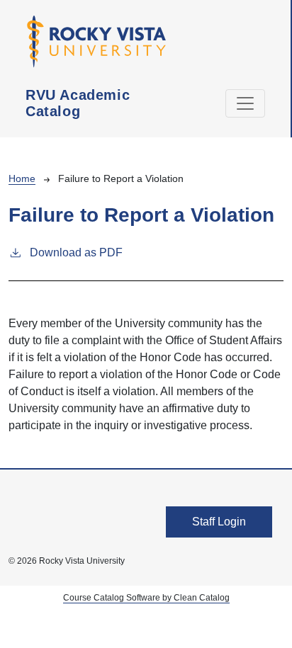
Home (22, 178)
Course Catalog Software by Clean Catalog (146, 598)
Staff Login (219, 522)
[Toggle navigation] (245, 103)
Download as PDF (76, 252)
